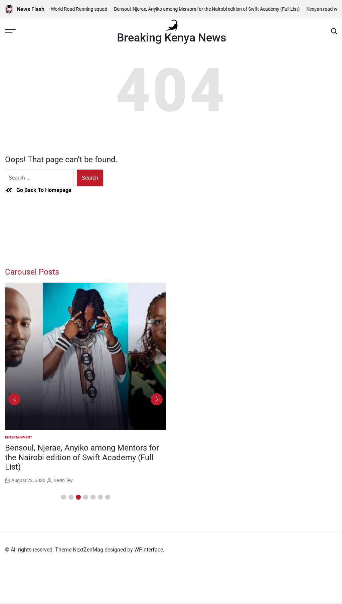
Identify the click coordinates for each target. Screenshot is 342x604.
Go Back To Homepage (43, 190)
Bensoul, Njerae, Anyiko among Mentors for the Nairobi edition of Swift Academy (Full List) (201, 9)
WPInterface (148, 549)
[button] (63, 497)
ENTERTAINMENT (18, 437)
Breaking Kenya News (171, 37)
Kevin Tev (63, 480)
